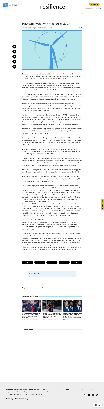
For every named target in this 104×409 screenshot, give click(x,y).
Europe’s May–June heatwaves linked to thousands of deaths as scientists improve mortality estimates (51, 315)
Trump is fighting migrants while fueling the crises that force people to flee (72, 314)
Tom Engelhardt (68, 317)
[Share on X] (51, 262)
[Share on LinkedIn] (64, 262)
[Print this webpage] (76, 262)
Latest (23, 13)
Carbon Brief (55, 319)
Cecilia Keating (47, 319)
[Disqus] (52, 352)
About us (65, 390)
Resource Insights (33, 319)
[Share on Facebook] (39, 262)
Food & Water (59, 13)
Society (68, 13)
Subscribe (90, 390)
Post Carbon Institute (96, 9)
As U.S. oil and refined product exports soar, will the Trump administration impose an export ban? (31, 315)
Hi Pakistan (49, 28)
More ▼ (76, 13)
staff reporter (28, 28)
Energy (30, 13)
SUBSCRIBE (94, 4)
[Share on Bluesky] (27, 262)
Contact (74, 390)
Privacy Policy (23, 399)
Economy (38, 13)
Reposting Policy (12, 399)
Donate (82, 390)
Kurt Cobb (26, 319)
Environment (48, 13)
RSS (96, 390)
